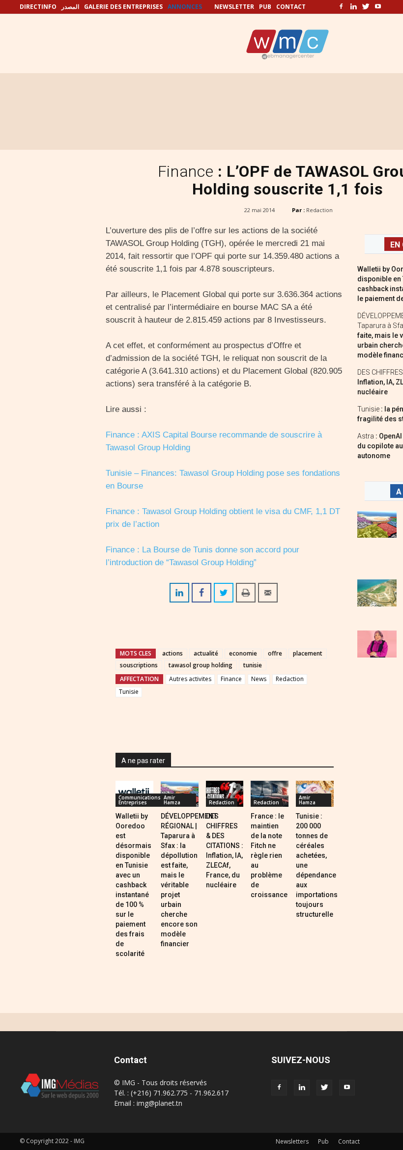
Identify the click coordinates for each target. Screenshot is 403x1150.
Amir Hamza (172, 800)
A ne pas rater (143, 761)
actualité (206, 653)
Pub (323, 1141)
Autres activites (190, 679)
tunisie (252, 665)
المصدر (70, 6)
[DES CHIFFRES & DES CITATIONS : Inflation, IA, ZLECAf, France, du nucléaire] (225, 794)
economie (243, 653)
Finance (231, 679)
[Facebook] (341, 7)
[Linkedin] (353, 7)
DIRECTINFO (38, 6)
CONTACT (291, 6)
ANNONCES (185, 6)
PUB (265, 6)
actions (172, 653)
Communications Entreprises (139, 800)
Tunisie (129, 691)
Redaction (319, 210)
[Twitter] (365, 7)
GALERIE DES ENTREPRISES (123, 6)
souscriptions (139, 665)
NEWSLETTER (234, 6)
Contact (349, 1141)
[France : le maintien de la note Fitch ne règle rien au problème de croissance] (269, 794)
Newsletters (292, 1141)
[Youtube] (378, 7)
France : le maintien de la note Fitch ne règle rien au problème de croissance (269, 855)
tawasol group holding (200, 665)
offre (275, 653)
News (258, 679)
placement (307, 653)
